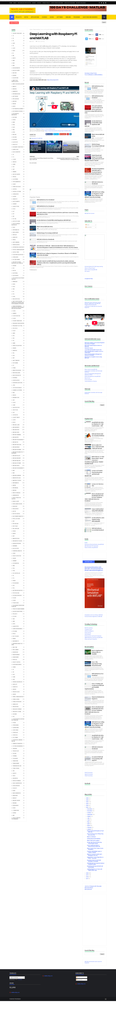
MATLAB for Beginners (18, 468)
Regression (15, 652)
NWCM (14, 533)
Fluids (14, 318)
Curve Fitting (16, 206)
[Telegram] (97, 2)
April (88, 823)
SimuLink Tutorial (89, 348)
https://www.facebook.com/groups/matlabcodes (58, 130)
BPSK (14, 132)
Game (14, 343)
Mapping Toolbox (17, 480)
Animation (15, 91)
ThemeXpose (18, 998)
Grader (14, 348)
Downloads (15, 257)
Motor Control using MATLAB (91, 269)
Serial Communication (18, 696)
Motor (14, 511)
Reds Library (16, 649)
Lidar (14, 405)
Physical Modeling (17, 595)
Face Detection (16, 298)
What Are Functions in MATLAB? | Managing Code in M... (94, 855)
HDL (13, 353)
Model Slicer (16, 501)
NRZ (13, 521)
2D (13, 38)
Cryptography (16, 201)
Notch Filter (16, 548)
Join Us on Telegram (69, 2)
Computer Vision (17, 186)
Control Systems (17, 191)
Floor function (16, 315)
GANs (14, 333)
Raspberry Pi (16, 641)
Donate (34, 2)
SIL (13, 669)
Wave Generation (17, 793)
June (88, 820)
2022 (87, 805)
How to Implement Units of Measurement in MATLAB (93, 846)
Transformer (16, 763)
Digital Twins (16, 252)
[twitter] (101, 2)
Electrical (15, 273)
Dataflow (15, 237)
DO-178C (14, 218)
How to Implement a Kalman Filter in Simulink (97, 652)
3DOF (14, 43)
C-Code (14, 159)
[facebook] (99, 2)
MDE (14, 470)
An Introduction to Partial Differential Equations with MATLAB (54, 220)
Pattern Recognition (17, 590)
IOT (13, 365)
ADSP (14, 50)
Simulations (15, 706)
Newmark (15, 545)
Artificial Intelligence (89, 631)
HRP (14, 357)
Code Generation (17, 181)
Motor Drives (87, 378)
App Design (15, 96)
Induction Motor (17, 375)
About (14, 2)
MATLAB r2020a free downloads (45, 239)
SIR (13, 672)
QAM (14, 621)
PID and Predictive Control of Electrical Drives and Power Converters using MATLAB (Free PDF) (94, 109)
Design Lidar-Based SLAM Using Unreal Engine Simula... (94, 843)
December (89, 809)
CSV (13, 166)
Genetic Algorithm (17, 345)
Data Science (16, 232)
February (89, 827)
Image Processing (17, 370)
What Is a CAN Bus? (91, 836)
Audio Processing (88, 772)
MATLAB (40, 138)
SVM (14, 679)
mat (14, 815)
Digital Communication (18, 249)
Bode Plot (15, 144)
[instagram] (106, 2)
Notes (26, 17)
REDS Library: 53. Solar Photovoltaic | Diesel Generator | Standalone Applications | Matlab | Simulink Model (94, 460)
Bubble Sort (15, 149)
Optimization (16, 563)
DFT (13, 213)
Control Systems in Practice (91, 381)
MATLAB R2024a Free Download (45, 199)
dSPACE (14, 812)
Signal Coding (16, 699)
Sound (14, 722)
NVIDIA (14, 531)
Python (14, 616)
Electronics (15, 275)
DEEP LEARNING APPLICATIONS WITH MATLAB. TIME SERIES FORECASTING (35, 148)
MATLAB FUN (15, 442)
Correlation (15, 194)
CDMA (14, 164)
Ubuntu (14, 773)
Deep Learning (16, 242)
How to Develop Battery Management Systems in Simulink (93, 355)
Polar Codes (16, 602)
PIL (13, 575)
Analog (14, 86)
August (89, 816)
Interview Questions (17, 382)
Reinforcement (16, 654)
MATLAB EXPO (16, 437)
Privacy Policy (46, 2)
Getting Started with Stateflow (93, 838)
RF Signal (15, 631)
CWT (14, 169)
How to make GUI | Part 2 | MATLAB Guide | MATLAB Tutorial (98, 446)
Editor (14, 270)
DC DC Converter (88, 379)
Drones (14, 265)
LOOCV (14, 402)
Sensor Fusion (16, 691)
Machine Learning (17, 475)
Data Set (15, 234)
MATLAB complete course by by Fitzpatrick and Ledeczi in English (94, 343)
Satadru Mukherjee (17, 681)
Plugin (14, 597)
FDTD (14, 286)
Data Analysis (16, 229)
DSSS (14, 227)
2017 (87, 878)
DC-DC (14, 208)
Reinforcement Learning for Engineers (93, 635)
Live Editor (15, 414)
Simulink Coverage (17, 709)
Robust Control (16, 662)
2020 (87, 873)
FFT (13, 291)
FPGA (14, 296)
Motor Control (16, 513)
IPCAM (14, 367)
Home (10, 2)
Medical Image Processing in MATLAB (47, 233)
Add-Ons (15, 72)
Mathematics (16, 482)
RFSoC (14, 633)
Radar (14, 638)
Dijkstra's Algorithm (18, 254)
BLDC (14, 127)
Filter (14, 310)
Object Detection (17, 555)
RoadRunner (16, 657)
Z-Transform (16, 810)
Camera (14, 171)
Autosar (15, 117)
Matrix (14, 485)
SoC (13, 716)
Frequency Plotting (17, 325)
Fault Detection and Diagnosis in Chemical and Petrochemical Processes (18, 302)
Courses (44, 17)
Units (14, 775)
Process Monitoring (17, 611)
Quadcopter (16, 626)
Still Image (15, 737)
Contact (39, 2)
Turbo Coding (16, 768)
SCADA (14, 667)
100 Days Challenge (81, 2)
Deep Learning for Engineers (91, 639)
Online (14, 558)
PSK (13, 585)
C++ (13, 156)
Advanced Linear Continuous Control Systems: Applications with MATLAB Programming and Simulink (93, 303)
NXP (14, 536)
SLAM (14, 676)
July (88, 818)
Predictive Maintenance (18, 608)
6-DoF (14, 48)
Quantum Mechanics (17, 628)
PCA (13, 568)
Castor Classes (16, 174)
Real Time (15, 647)
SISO (14, 674)
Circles (14, 176)
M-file (14, 422)
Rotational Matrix (17, 664)
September (90, 814)
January (89, 829)
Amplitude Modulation (18, 83)
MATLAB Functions (17, 444)
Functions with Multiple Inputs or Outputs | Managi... (94, 852)
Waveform (15, 795)
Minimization (16, 495)
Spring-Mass (16, 725)
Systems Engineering (18, 746)
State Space (15, 730)
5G (13, 45)
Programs (77, 17)
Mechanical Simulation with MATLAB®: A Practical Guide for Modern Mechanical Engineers (94, 568)
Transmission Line (17, 765)
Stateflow (15, 732)
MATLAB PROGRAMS (17, 449)
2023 (87, 803)
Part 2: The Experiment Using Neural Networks (97, 663)
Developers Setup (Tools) (91, 73)
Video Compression (17, 783)
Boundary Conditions (18, 146)
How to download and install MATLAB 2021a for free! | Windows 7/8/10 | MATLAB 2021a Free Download (94, 497)
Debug (14, 239)
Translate (20, 979)
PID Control (87, 271)
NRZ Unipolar (16, 528)
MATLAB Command (17, 434)
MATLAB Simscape (17, 458)
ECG (13, 268)
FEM (13, 289)
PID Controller (16, 573)
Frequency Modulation (18, 323)
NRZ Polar (15, 526)
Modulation (15, 508)
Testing (14, 753)
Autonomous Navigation (15, 114)
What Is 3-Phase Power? (90, 268)
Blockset (15, 139)
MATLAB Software (17, 463)
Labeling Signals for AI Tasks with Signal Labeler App (94, 870)
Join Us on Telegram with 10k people (93, 886)
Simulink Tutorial (17, 711)
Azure (14, 119)
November (89, 810)
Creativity (15, 199)
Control (15, 189)
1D (13, 35)
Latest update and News (57, 2)
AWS (14, 65)
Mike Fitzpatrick (16, 492)
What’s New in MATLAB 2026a (45, 226)
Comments (89, 227)
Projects (19, 17)
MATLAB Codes (16, 432)
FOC (13, 294)
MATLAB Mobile (16, 447)
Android (15, 88)
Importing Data (16, 372)
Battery (14, 134)
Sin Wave (15, 714)
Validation (15, 778)
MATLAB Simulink (16, 460)
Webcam (14, 803)
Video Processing (88, 775)
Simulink (68, 17)
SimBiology (15, 704)
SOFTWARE (60, 17)
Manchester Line (17, 477)
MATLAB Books (16, 429)
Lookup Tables (16, 417)
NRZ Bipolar (15, 523)
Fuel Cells (15, 328)
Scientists (15, 686)
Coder (14, 184)
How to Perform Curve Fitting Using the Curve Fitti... (95, 834)
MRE (14, 472)
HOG (14, 355)
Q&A (14, 618)
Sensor (14, 689)
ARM (14, 60)
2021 (87, 807)
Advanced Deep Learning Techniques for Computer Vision (70, 149)
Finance (14, 313)
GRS (13, 338)
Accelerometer (16, 67)
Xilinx (14, 807)
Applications (35, 17)
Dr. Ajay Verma (16, 259)
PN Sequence (16, 583)
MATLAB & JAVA (16, 424)
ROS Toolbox (16, 636)
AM (13, 55)
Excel (14, 284)
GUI (13, 340)
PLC (13, 578)
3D (13, 40)
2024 (87, 801)
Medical (14, 490)
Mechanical (15, 487)
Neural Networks (17, 543)
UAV (13, 770)
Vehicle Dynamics (17, 780)
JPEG (14, 385)
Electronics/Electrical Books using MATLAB (94, 544)
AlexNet (14, 75)
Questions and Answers (90, 17)
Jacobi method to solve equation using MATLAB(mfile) (98, 519)
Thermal (15, 755)
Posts (87, 224)
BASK (14, 122)
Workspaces (15, 805)
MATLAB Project (16, 455)
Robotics (15, 659)
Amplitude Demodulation (15, 81)
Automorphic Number (18, 108)
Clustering (15, 179)
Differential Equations (18, 247)
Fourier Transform (17, 320)
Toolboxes (15, 758)
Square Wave (16, 727)
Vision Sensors (16, 785)
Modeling (15, 506)
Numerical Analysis (17, 550)
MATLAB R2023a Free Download (45, 206)
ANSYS (14, 58)
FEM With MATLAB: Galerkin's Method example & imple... (95, 864)
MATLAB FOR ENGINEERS (18, 439)
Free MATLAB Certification (24, 2)
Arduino (15, 101)
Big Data (15, 137)
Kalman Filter (16, 397)
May (88, 821)
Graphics (15, 350)
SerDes (14, 694)
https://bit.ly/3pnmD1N (52, 80)
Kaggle (14, 395)
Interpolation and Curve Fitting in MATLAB (94, 615)
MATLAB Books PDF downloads (91, 545)
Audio (14, 106)
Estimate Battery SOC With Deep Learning (94, 266)
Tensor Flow (16, 750)
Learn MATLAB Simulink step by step (93, 349)
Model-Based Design (17, 503)
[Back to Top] (106, 999)
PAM (14, 565)
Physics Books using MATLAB (91, 547)
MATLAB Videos (16, 465)
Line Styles (15, 409)
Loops (14, 419)
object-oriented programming (16, 818)
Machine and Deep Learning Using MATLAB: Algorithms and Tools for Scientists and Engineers (53, 148)
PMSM (14, 580)
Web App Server (16, 800)
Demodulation (16, 244)
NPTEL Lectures (16, 518)
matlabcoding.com (15, 992)
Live (13, 412)
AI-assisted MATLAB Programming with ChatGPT (97, 758)
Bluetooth (15, 142)
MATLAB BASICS (16, 427)
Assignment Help (89, 278)
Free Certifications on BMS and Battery (93, 74)
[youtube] (103, 2)
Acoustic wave (16, 70)
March (88, 825)
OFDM (14, 553)
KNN (14, 392)
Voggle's (15, 788)
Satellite (15, 684)
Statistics (15, 735)
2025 (87, 800)
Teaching (15, 748)
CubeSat (14, 203)
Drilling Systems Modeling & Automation (17, 263)
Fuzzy (14, 330)
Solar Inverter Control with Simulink (18, 720)
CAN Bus (14, 161)
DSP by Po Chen (16, 221)
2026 (87, 798)
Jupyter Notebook (17, 387)
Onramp (14, 560)
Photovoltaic (16, 593)
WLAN (14, 790)
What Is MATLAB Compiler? (93, 840)
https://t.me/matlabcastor (48, 129)
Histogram (15, 362)
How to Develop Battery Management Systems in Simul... (93, 374)
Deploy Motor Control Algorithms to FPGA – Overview (95, 858)
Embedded (15, 281)
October (89, 812)
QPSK (14, 623)
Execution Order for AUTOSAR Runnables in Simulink (94, 861)
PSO (14, 588)
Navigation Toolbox (17, 540)
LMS (14, 400)
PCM (14, 570)
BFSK (14, 124)
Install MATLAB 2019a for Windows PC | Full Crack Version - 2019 (98, 424)
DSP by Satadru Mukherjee (16, 224)
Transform (15, 760)
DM (13, 216)
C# (13, 154)
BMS (14, 129)
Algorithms (15, 77)
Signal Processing (17, 701)
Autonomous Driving (18, 111)
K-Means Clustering (17, 390)
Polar (14, 600)
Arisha (14, 103)
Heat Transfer (16, 360)
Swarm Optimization (17, 743)
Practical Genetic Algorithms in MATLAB (93, 616)
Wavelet (15, 798)
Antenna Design (16, 93)
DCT (13, 211)
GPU (14, 335)
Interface (15, 377)
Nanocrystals (16, 538)
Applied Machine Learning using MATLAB (93, 637)
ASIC (14, 63)
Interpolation (16, 380)
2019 (87, 874)
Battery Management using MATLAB (92, 376)
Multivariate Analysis (18, 516)
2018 (87, 876)
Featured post (88, 561)
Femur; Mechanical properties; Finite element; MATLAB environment (18, 307)
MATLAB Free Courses (89, 213)
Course (14, 196)
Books (52, 17)
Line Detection (16, 407)
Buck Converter (16, 151)
